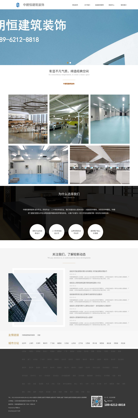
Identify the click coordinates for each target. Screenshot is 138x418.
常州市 (73, 367)
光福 (113, 375)
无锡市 (80, 367)
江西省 (88, 343)
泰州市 (52, 367)
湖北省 (109, 343)
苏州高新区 (106, 367)
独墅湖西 (90, 375)
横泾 (119, 375)
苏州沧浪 (25, 375)
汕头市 (64, 359)
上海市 (31, 343)
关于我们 (87, 5)
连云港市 (121, 359)
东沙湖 (99, 384)
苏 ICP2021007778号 (14, 411)
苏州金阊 (115, 367)
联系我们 (123, 5)
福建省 (59, 343)
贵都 (118, 384)
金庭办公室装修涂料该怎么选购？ (82, 317)
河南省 (116, 343)
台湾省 (35, 359)
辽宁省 (80, 343)
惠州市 (92, 359)
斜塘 (77, 392)
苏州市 (88, 367)
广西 (65, 351)
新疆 (119, 351)
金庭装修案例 (99, 5)
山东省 (73, 343)
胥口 (81, 384)
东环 (105, 384)
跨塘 (29, 392)
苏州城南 (81, 375)
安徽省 (52, 351)
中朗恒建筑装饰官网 (28, 335)
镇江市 (66, 367)
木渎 (47, 384)
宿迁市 (31, 367)
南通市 (59, 367)
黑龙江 (45, 351)
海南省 (72, 351)
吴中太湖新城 (67, 384)
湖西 (123, 384)
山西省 (24, 351)
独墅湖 (112, 384)
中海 (82, 392)
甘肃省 (99, 351)
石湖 (58, 384)
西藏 (92, 351)
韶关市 (71, 359)
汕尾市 (99, 359)
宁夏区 (106, 351)
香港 (23, 359)
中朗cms (17, 407)
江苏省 (66, 343)
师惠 (65, 392)
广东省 (52, 343)
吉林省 (38, 351)
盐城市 (38, 367)
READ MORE (32, 297)
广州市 (42, 359)
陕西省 (102, 343)
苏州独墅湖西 (66, 375)
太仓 (40, 375)
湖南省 (59, 351)
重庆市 (45, 343)
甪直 (34, 384)
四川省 (95, 343)
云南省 (79, 351)
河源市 (78, 359)
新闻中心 (111, 5)
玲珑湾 (41, 392)
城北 (88, 392)
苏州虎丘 (56, 375)
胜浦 (60, 392)
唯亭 (71, 392)
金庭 (23, 384)
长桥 (87, 384)
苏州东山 (98, 375)
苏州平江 (33, 375)
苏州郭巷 (107, 375)
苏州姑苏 (47, 375)
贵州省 (86, 351)
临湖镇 (41, 384)
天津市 (38, 343)
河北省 (123, 343)
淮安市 (24, 367)
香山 (75, 384)
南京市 (106, 359)
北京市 (24, 343)
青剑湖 (48, 392)
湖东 (23, 392)
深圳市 (49, 359)
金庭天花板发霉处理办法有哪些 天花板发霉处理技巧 (88, 271)
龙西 (29, 384)
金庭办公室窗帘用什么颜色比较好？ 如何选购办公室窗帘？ (91, 306)
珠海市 (56, 359)
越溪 (74, 375)
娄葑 (34, 392)
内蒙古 (31, 351)
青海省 (113, 351)
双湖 (54, 392)
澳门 (29, 359)
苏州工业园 (96, 367)
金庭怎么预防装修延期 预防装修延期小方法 (85, 283)
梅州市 (85, 359)
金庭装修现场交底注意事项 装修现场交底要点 (86, 294)
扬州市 (45, 367)
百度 (38, 335)
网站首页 (75, 5)
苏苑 (53, 384)
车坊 (92, 384)
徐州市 (113, 359)
